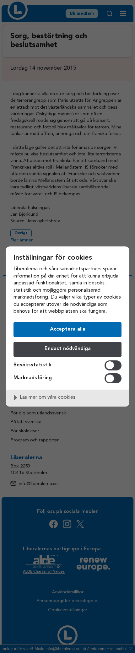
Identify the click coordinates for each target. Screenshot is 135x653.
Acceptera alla (67, 329)
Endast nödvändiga (68, 348)
